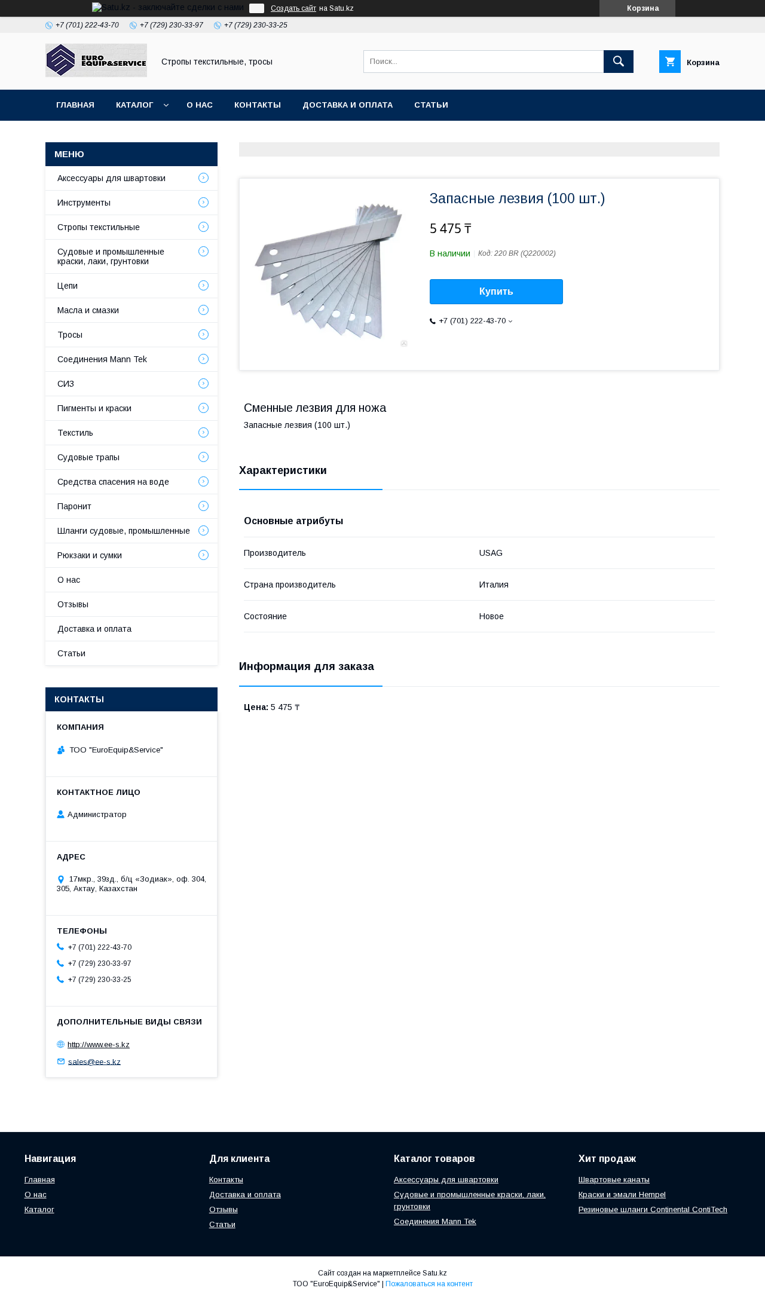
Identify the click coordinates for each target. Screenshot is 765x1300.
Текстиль (75, 433)
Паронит (74, 506)
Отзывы (72, 604)
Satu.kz (435, 1273)
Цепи (67, 285)
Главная (75, 104)
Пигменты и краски (94, 408)
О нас (199, 104)
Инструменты (84, 202)
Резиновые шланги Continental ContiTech (653, 1209)
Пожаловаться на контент (429, 1284)
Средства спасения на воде (113, 482)
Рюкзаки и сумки (89, 555)
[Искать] (619, 61)
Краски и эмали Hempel (622, 1194)
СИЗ (65, 384)
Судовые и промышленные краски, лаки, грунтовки (110, 256)
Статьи (431, 104)
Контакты (257, 104)
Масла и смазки (88, 310)
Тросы (69, 334)
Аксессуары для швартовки (111, 178)
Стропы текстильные (98, 227)
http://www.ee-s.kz (99, 1044)
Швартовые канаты (614, 1179)
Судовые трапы (88, 457)
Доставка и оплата (347, 104)
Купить (496, 291)
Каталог (134, 104)
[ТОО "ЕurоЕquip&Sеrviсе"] (96, 74)
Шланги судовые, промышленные (123, 531)
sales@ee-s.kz (94, 1061)
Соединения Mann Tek (102, 359)
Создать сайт (293, 8)
